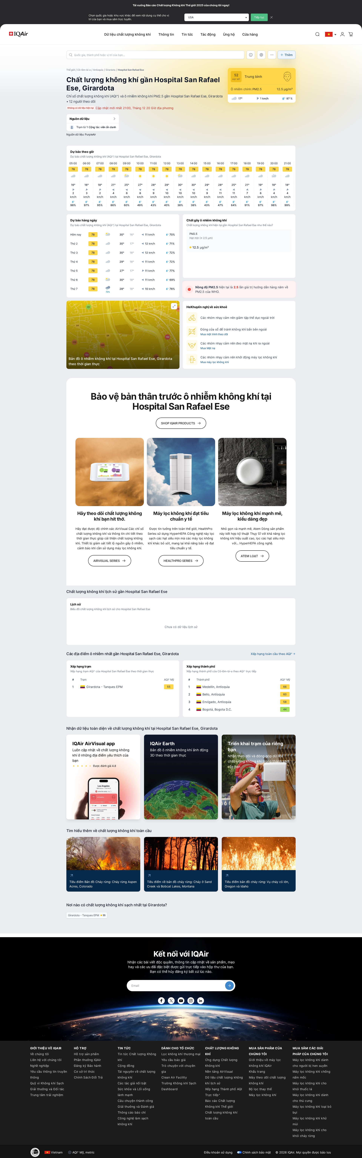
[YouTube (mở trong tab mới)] (181, 1000)
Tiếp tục (259, 17)
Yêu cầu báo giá (173, 1060)
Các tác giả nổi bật (132, 1083)
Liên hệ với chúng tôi (45, 1060)
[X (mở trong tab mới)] (171, 1000)
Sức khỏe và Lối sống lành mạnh (134, 1092)
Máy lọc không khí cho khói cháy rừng (310, 1133)
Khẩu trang (257, 1071)
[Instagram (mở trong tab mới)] (190, 1000)
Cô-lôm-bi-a (84, 69)
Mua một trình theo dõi (214, 334)
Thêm (289, 55)
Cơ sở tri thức (84, 1071)
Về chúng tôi (39, 1054)
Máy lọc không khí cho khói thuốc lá (310, 1086)
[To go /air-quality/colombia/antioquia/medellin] (239, 687)
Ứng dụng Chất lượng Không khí (221, 1063)
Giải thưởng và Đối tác (47, 1089)
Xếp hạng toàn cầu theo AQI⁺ (271, 654)
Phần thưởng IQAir (87, 1060)
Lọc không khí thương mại (181, 1054)
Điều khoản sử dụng (218, 1152)
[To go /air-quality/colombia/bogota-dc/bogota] (239, 709)
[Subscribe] (229, 985)
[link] (317, 34)
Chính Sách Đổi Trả (88, 1077)
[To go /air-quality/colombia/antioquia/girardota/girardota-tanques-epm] (123, 687)
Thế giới (70, 69)
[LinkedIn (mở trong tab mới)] (200, 1000)
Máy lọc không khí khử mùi (310, 1121)
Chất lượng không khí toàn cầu (221, 1115)
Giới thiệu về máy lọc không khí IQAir (265, 1063)
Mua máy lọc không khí (214, 362)
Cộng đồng (126, 1066)
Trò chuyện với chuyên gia (178, 1068)
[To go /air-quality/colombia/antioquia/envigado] (239, 702)
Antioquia (98, 69)
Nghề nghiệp (39, 1066)
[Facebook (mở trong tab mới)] (161, 1000)
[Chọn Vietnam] (331, 34)
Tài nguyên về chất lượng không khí (137, 1074)
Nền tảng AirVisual (219, 1071)
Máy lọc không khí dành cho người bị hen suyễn (310, 1063)
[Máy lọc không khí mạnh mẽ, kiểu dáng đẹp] (252, 472)
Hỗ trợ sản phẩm (86, 1054)
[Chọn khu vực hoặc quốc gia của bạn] (331, 34)
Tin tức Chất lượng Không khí (137, 1057)
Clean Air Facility (174, 1077)
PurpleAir (90, 134)
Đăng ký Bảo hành (87, 1066)
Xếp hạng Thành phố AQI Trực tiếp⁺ (223, 1092)
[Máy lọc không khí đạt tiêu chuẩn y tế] (181, 472)
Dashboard (169, 1089)
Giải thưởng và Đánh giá (136, 1106)
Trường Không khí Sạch (178, 1083)
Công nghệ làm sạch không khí (133, 1121)
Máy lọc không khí (262, 1095)
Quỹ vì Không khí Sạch (47, 1083)
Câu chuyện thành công (135, 1101)
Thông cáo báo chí (132, 1112)
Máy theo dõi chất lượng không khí (267, 1080)
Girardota (110, 69)
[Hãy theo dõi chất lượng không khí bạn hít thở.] (109, 472)
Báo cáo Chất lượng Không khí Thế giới (220, 1103)
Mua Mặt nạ (207, 348)
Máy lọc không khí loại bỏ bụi (312, 1109)
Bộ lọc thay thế (260, 1089)
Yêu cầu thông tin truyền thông (48, 1074)
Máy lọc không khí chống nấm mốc (311, 1074)
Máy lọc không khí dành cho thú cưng (310, 1098)
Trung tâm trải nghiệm (46, 1095)
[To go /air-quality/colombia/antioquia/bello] (239, 694)
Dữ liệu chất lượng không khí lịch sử (224, 1080)
